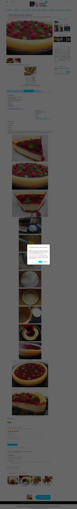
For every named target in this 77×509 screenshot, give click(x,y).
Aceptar (40, 261)
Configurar (46, 261)
